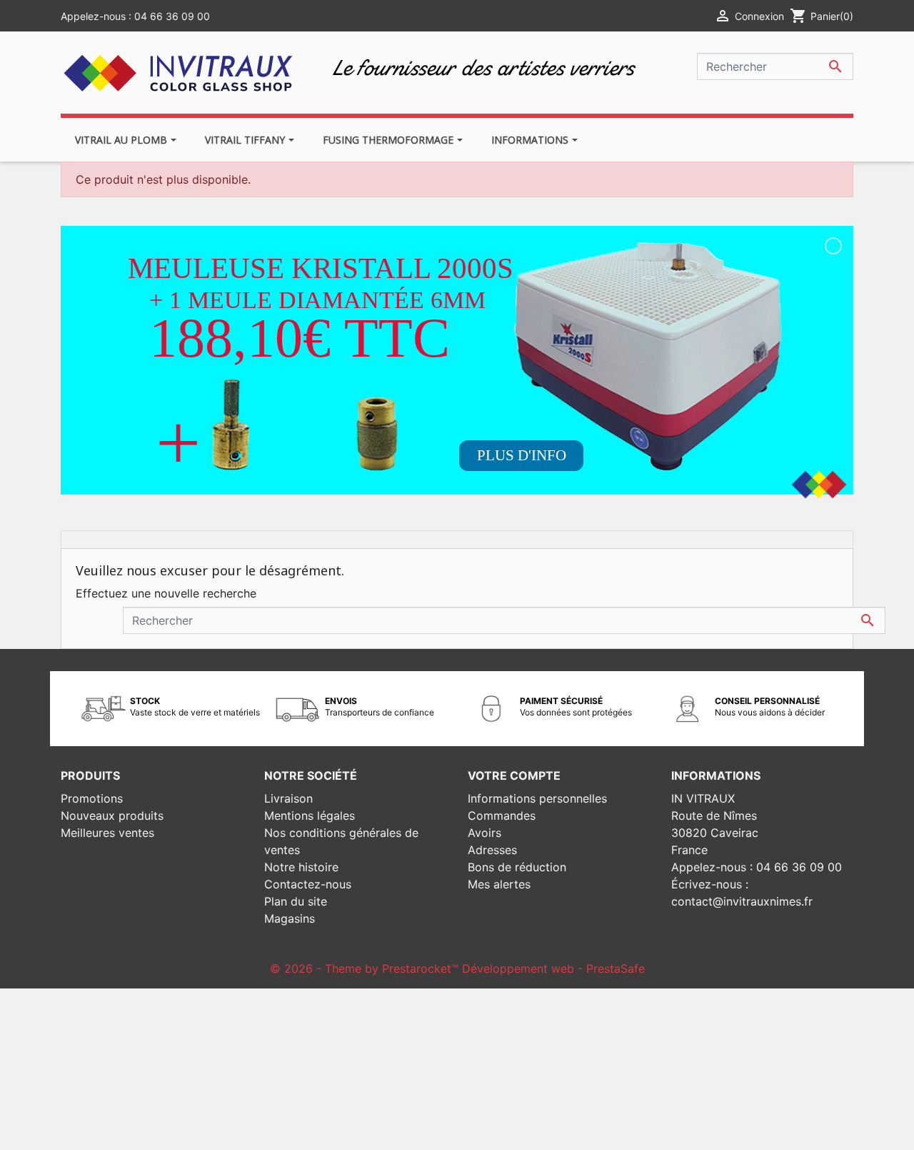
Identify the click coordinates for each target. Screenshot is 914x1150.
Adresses (492, 850)
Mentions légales (309, 815)
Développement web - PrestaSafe (553, 968)
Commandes (502, 815)
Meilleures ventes (107, 833)
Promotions (92, 798)
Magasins (289, 918)
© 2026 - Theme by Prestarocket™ (366, 968)
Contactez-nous (307, 884)
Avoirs (484, 833)
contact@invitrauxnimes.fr (742, 901)
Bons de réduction (517, 867)
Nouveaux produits (112, 815)
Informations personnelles (537, 798)
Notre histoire (301, 867)
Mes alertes (499, 884)
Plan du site (295, 901)
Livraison (288, 798)
